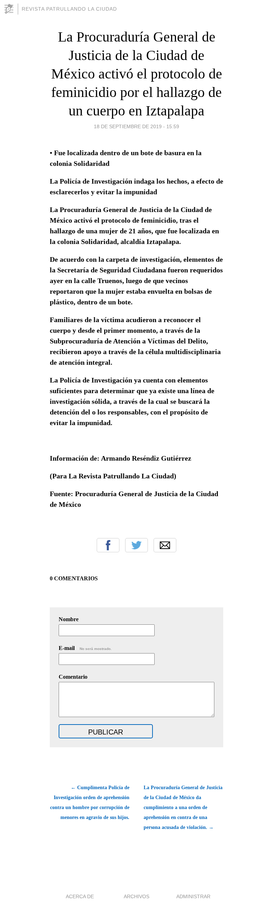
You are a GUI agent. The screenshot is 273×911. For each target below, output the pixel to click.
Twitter (136, 545)
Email (165, 545)
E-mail (85, 648)
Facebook (108, 545)
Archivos (136, 896)
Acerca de (80, 896)
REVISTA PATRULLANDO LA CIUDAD (69, 9)
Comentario (73, 677)
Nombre (69, 619)
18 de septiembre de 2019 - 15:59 (136, 126)
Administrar (193, 896)
